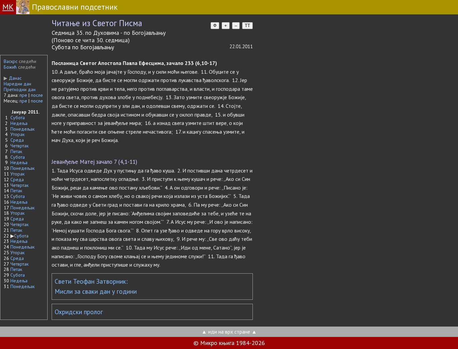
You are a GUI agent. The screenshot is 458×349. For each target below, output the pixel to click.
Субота (17, 118)
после (37, 95)
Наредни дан (17, 84)
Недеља (18, 123)
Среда (17, 140)
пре (23, 95)
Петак (16, 151)
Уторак (17, 134)
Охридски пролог (79, 312)
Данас (12, 78)
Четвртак (19, 146)
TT (247, 25)
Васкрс (10, 61)
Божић (10, 67)
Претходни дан (20, 89)
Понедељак (22, 129)
